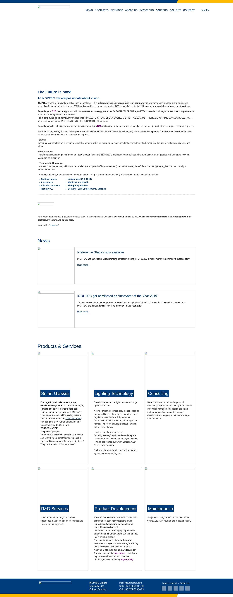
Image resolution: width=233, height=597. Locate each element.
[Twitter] (176, 588)
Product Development (115, 508)
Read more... (83, 265)
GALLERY (175, 10)
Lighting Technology (114, 393)
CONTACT (189, 10)
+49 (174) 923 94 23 (134, 589)
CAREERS (162, 10)
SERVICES (117, 10)
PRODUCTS (102, 10)
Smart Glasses (55, 393)
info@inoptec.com (133, 583)
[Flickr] (187, 588)
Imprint (173, 583)
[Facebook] (181, 588)
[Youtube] (164, 588)
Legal (164, 583)
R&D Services (54, 508)
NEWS (89, 10)
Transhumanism (73, 418)
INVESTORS (147, 10)
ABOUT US (131, 10)
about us (54, 225)
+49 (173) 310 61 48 (134, 586)
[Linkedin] (170, 588)
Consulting (158, 393)
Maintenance (160, 508)
